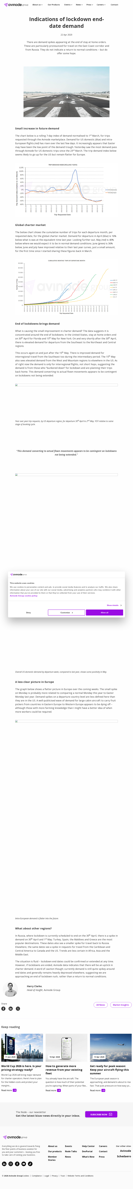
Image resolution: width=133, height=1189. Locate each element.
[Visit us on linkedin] (4, 1164)
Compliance (37, 1176)
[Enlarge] (106, 70)
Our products (55, 1151)
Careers (100, 5)
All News (100, 1004)
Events (67, 5)
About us (36, 5)
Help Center (88, 1146)
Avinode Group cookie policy (24, 596)
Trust (62, 1176)
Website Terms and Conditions (80, 1176)
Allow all (104, 613)
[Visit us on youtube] (23, 1164)
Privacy (55, 1176)
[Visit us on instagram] (10, 1164)
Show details (112, 605)
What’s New (88, 1156)
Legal (46, 1176)
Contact (114, 4)
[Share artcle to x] (18, 1009)
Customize (65, 613)
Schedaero (124, 1156)
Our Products (54, 4)
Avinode (125, 1151)
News (78, 5)
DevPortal (87, 1151)
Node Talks (71, 1151)
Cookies (25, 1176)
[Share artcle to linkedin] (11, 1009)
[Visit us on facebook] (17, 1164)
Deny (28, 613)
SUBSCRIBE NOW (99, 1114)
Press (89, 5)
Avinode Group (17, 5)
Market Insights (121, 1004)
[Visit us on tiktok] (30, 1164)
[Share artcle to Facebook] (3, 1009)
